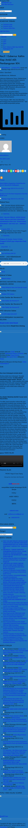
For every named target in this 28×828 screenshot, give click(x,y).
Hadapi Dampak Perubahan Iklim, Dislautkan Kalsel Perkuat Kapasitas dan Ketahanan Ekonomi (15, 640)
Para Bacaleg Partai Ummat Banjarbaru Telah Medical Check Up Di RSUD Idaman (15, 742)
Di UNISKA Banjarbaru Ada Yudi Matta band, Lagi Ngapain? (14, 657)
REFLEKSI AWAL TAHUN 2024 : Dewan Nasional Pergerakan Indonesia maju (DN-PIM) (14, 779)
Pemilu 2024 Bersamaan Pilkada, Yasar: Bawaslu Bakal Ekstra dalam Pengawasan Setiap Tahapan (15, 651)
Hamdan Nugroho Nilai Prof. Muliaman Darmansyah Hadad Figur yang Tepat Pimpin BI (15, 560)
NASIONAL (6, 52)
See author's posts (5, 159)
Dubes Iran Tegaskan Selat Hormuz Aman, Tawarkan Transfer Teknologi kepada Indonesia (14, 592)
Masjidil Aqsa (4, 816)
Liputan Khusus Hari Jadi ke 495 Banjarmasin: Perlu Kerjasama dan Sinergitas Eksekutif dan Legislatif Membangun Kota (13, 701)
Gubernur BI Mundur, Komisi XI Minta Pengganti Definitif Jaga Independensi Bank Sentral (13, 241)
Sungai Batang (14, 355)
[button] (0, 33)
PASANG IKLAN (7, 26)
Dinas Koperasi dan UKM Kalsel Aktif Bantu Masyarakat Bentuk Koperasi (14, 614)
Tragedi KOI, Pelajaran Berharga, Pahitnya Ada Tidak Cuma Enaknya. (13, 771)
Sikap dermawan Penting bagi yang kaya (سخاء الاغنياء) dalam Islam (15, 605)
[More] (1, 176)
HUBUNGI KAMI (14, 511)
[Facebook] (4, 169)
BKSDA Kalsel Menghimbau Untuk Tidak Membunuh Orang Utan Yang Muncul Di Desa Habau (15, 719)
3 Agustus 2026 (5, 229)
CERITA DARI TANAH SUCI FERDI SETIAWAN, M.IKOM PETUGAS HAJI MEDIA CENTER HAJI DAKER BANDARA (14, 580)
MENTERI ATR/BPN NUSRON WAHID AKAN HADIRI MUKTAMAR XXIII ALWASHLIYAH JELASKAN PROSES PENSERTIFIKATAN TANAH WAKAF (14, 586)
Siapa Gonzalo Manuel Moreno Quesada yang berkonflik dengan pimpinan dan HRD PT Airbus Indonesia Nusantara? (15, 729)
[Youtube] (16, 169)
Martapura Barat (12, 357)
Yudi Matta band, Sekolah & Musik (13, 716)
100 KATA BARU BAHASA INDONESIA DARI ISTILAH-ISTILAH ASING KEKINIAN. (15, 662)
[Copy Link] (23, 169)
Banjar (2, 359)
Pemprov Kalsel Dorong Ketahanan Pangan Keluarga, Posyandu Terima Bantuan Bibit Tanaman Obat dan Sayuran (13, 629)
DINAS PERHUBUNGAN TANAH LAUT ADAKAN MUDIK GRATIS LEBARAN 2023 (15, 669)
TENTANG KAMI (7, 25)
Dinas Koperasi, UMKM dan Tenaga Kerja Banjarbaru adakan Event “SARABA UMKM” (15, 681)
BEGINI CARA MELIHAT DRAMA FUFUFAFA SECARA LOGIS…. (14, 788)
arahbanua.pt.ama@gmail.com (16, 514)
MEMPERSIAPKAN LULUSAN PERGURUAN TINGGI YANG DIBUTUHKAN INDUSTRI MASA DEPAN (15, 762)
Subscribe (4, 37)
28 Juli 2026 (4, 247)
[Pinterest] (9, 169)
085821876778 (15, 518)
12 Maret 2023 (16, 68)
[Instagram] (20, 169)
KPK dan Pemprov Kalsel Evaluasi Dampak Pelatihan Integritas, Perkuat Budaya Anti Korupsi (14, 609)
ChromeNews (3, 827)
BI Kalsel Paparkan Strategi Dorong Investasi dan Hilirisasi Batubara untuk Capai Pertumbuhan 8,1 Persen (14, 635)
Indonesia (20, 353)
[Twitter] (6, 169)
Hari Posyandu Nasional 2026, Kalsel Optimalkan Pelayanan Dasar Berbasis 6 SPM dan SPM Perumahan (15, 623)
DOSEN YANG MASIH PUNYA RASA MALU (15, 603)
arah (14, 484)
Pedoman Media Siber (9, 28)
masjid (13, 352)
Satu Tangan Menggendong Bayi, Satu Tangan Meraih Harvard (14, 597)
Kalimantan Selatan (11, 353)
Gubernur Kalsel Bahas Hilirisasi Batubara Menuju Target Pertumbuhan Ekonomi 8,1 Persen (15, 618)
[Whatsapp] (11, 169)
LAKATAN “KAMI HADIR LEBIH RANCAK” (15, 709)
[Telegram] (25, 169)
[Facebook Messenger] (13, 169)
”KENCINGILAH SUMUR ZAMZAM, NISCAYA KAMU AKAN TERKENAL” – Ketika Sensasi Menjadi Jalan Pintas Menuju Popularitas (14, 566)
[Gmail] (18, 169)
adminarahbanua (5, 68)
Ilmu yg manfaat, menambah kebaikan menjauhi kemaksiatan (14, 576)
